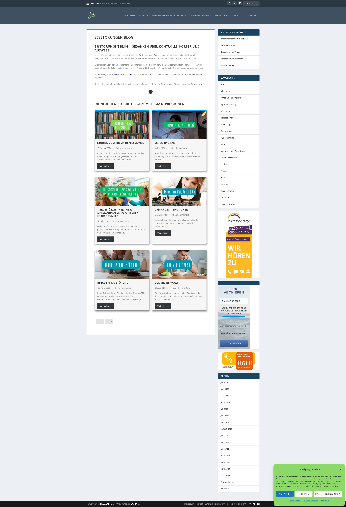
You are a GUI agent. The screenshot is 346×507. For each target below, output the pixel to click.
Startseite (129, 15)
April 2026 (225, 402)
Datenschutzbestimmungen (232, 333)
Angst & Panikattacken (231, 97)
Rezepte (224, 184)
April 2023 (225, 469)
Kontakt (252, 15)
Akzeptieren (285, 494)
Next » (109, 321)
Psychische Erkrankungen (168, 15)
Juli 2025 (224, 409)
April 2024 (225, 455)
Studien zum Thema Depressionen (120, 142)
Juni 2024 (225, 442)
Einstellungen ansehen (327, 494)
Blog (142, 15)
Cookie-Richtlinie (295, 500)
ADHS (116, 74)
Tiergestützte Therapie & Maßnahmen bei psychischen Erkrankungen (118, 213)
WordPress (135, 504)
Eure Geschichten (200, 15)
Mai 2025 (225, 422)
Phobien (224, 164)
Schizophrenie (227, 191)
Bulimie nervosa (166, 282)
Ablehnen (304, 494)
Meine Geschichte (229, 157)
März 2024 (225, 462)
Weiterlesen (105, 166)
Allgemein (225, 91)
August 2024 (226, 429)
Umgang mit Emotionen (171, 209)
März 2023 (225, 475)
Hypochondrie (227, 137)
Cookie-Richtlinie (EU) (236, 504)
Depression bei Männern (232, 58)
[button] (340, 469)
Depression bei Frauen (231, 52)
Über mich (221, 15)
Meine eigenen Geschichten (233, 151)
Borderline (225, 111)
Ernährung (225, 124)
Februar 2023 (227, 482)
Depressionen (126, 74)
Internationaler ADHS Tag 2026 (235, 38)
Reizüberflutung (228, 45)
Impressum (325, 500)
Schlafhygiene (165, 142)
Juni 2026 (225, 389)
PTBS (223, 177)
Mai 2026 (225, 395)
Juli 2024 (224, 435)
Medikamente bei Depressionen (116, 3)
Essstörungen (227, 131)
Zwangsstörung (228, 204)
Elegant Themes (107, 504)
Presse (224, 171)
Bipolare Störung (228, 104)
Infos (237, 15)
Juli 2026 (224, 382)
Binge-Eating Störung (112, 282)
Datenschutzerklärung (311, 500)
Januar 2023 (226, 488)
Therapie (225, 197)
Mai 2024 (225, 449)
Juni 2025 (225, 415)
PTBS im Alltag (227, 65)
